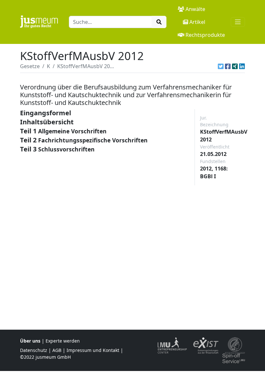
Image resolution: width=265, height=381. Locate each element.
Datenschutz (33, 350)
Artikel (197, 22)
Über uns (30, 341)
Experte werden (63, 341)
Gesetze (30, 66)
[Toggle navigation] (238, 22)
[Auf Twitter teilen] (221, 66)
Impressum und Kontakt (93, 350)
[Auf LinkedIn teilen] (242, 66)
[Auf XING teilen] (235, 66)
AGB (56, 350)
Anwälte (195, 9)
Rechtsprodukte (205, 34)
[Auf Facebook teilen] (228, 66)
